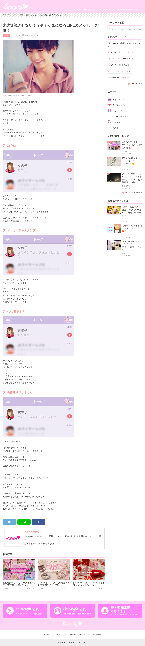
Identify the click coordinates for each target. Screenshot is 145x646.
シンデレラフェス (120, 116)
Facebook (115, 71)
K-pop (127, 78)
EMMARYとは (132, 10)
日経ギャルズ (118, 99)
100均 (113, 52)
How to (127, 71)
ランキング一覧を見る (133, 193)
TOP (140, 10)
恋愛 (21, 15)
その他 (115, 128)
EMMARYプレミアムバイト (121, 65)
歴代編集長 (121, 10)
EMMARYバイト (127, 59)
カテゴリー (78, 10)
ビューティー (118, 111)
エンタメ (116, 122)
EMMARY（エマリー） (11, 15)
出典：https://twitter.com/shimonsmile (17, 96)
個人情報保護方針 (70, 635)
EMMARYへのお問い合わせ (90, 635)
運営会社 (47, 635)
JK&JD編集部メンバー (108, 10)
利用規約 (57, 635)
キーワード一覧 (136, 84)
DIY (132, 52)
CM (123, 52)
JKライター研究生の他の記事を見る (40, 544)
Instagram (115, 78)
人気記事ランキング (91, 10)
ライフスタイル (119, 105)
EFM (113, 59)
